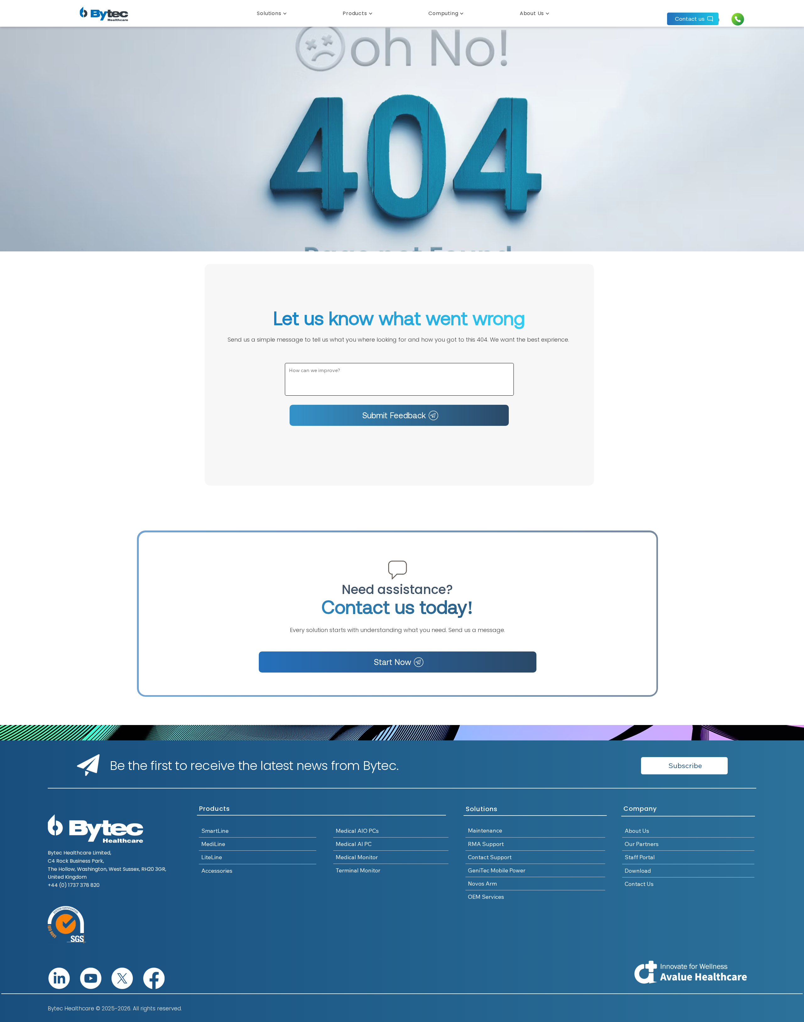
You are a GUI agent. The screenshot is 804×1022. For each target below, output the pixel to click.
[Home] (737, 19)
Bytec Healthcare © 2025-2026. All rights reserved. (115, 1008)
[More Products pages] (370, 13)
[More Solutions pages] (284, 13)
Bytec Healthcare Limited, (79, 852)
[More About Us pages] (547, 13)
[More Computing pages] (461, 13)
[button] (684, 765)
